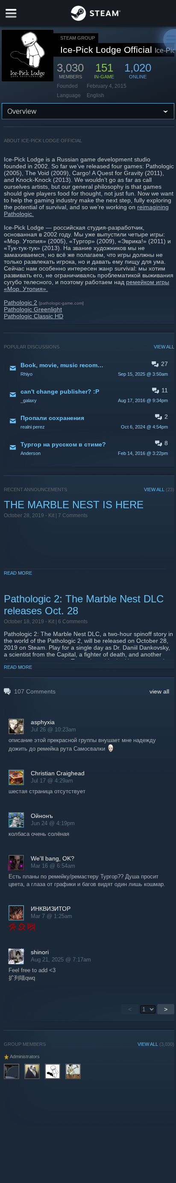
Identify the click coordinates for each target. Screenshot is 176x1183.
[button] (89, 369)
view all (159, 691)
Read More (18, 573)
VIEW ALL (164, 346)
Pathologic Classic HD (33, 316)
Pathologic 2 (20, 302)
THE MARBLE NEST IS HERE (74, 504)
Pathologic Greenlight (33, 309)
